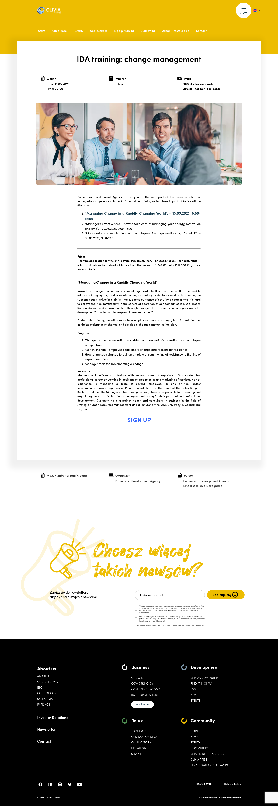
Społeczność (98, 31)
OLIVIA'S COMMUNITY (205, 678)
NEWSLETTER (203, 784)
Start (41, 31)
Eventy (78, 31)
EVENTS (195, 700)
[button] (243, 10)
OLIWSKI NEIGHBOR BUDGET (209, 754)
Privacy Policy (232, 784)
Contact (44, 740)
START (194, 731)
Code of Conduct (50, 693)
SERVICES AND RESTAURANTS (209, 765)
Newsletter (46, 729)
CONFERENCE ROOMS (145, 689)
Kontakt (201, 31)
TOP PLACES (139, 731)
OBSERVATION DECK (144, 737)
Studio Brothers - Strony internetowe (220, 797)
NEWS (194, 737)
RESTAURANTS (140, 748)
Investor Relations (52, 717)
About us (46, 668)
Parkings (43, 704)
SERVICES (137, 754)
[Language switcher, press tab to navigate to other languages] (256, 10)
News (194, 695)
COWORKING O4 (142, 683)
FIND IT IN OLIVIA (201, 683)
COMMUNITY (199, 748)
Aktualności (59, 31)
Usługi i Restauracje (175, 31)
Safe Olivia (45, 699)
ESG (39, 687)
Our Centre (139, 678)
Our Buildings (47, 682)
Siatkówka (148, 31)
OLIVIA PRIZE (199, 759)
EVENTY (195, 742)
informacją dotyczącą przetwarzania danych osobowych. (182, 625)
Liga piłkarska (124, 31)
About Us (43, 676)
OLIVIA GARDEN (141, 742)
